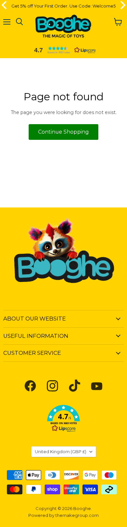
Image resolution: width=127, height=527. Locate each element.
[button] (63, 50)
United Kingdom (60, 451)
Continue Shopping (63, 132)
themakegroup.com (77, 515)
